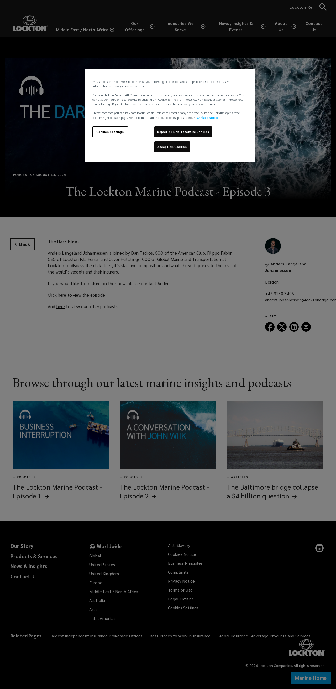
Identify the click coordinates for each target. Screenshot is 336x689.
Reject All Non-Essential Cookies (183, 132)
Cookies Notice (208, 118)
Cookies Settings (110, 132)
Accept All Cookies (172, 147)
